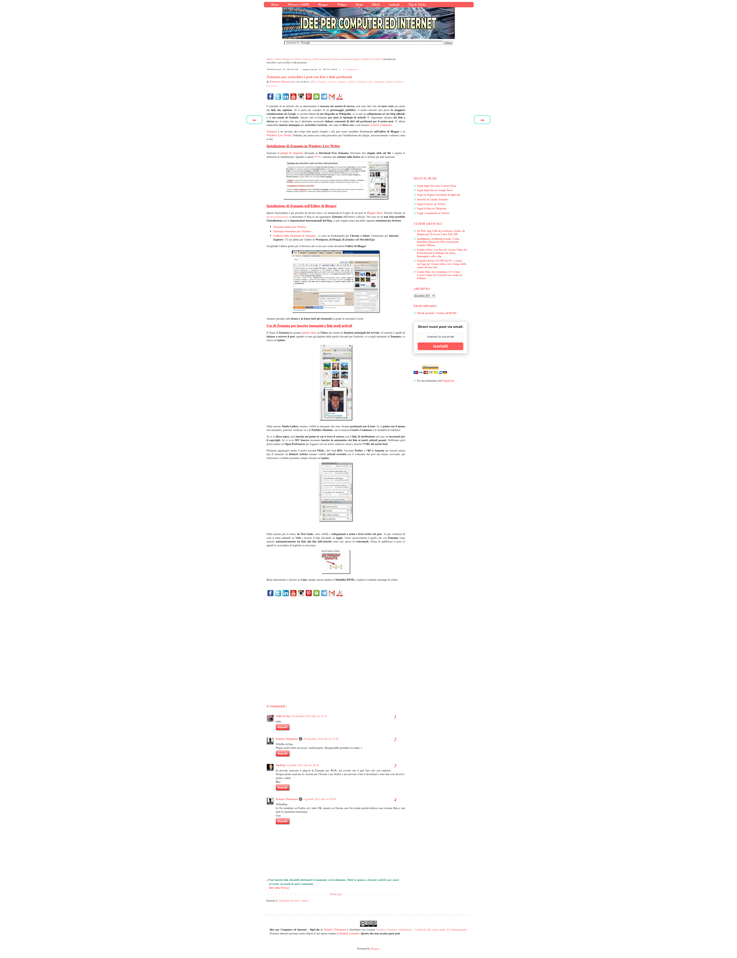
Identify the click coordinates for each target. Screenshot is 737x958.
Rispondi (282, 727)
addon (313, 81)
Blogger (375, 948)
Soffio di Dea (283, 716)
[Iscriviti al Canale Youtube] (293, 96)
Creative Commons (380, 125)
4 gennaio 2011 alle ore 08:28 (303, 765)
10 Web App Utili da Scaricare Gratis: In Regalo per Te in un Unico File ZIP (441, 232)
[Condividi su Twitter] (278, 96)
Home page (336, 894)
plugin (389, 81)
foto (370, 81)
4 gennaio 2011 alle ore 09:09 (319, 799)
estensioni (361, 81)
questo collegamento (278, 216)
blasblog (280, 765)
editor (351, 81)
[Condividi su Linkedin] (286, 96)
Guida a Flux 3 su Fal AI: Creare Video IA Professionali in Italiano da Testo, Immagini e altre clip (442, 253)
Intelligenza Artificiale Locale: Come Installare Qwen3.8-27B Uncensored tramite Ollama (438, 242)
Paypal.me (448, 381)
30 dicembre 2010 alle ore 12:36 (309, 716)
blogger (322, 81)
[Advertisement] (336, 643)
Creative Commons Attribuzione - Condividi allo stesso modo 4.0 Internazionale (421, 929)
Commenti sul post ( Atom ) (293, 900)
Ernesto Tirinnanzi (287, 739)
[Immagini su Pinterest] (309, 96)
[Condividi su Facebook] (270, 96)
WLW (317, 157)
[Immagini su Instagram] (301, 96)
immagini (379, 81)
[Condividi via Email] (332, 96)
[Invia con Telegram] (324, 96)
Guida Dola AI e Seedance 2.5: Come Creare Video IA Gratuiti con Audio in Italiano (439, 275)
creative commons (337, 81)
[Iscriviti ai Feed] (316, 96)
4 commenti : (352, 69)
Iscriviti (440, 346)
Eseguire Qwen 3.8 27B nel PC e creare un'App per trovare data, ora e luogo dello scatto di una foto (441, 264)
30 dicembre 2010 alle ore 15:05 (321, 739)
